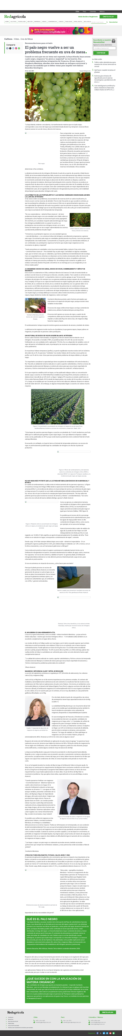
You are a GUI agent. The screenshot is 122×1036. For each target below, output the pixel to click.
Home (7, 21)
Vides (16, 39)
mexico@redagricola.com (98, 1024)
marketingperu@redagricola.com (72, 1022)
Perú (84, 11)
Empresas (37, 21)
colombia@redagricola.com (98, 1022)
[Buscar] (107, 22)
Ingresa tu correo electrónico (102, 45)
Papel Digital (78, 21)
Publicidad (68, 21)
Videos (44, 21)
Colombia (93, 11)
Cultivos (8, 39)
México (102, 11)
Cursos (61, 21)
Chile (77, 11)
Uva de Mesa (27, 39)
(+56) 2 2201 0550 (40, 1020)
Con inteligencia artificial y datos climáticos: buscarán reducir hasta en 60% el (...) (104, 88)
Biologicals (88, 21)
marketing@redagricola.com (43, 1022)
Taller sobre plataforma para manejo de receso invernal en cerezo (105, 64)
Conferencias (52, 21)
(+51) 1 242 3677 (67, 1020)
